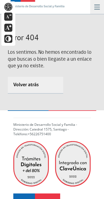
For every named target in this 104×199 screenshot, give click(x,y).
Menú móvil (97, 7)
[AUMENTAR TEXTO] (8, 27)
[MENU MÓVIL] (38, 5)
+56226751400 (39, 134)
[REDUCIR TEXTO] (8, 16)
